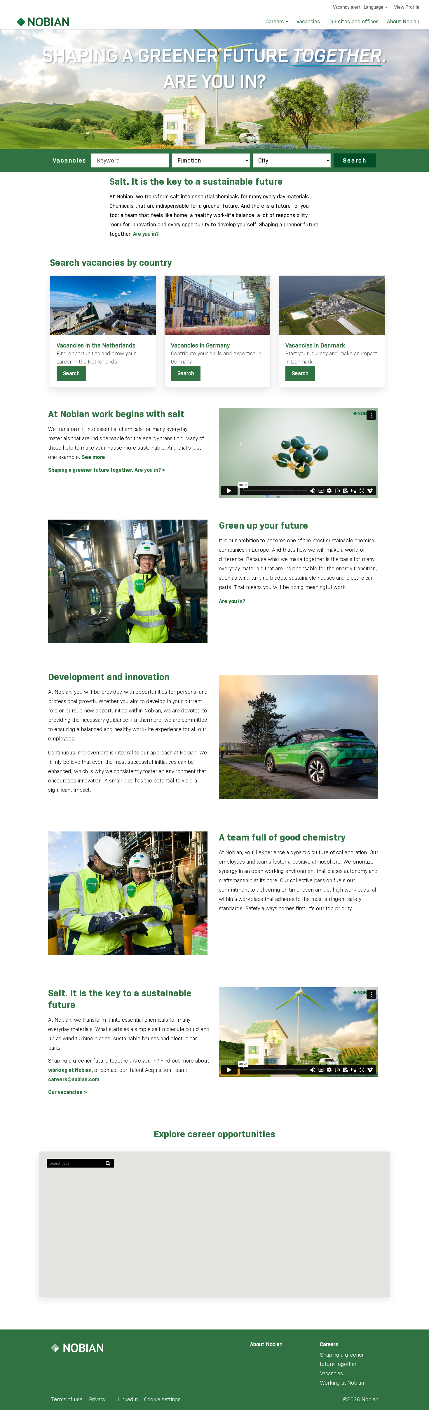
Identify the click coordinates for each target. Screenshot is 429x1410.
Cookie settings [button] (162, 1399)
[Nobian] (35, 22)
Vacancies (308, 21)
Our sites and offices (353, 21)
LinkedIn (128, 1399)
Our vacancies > (67, 1092)
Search (355, 160)
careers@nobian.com (73, 1079)
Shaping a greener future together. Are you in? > (106, 470)
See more (93, 457)
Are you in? (146, 234)
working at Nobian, (71, 1070)
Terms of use (67, 1399)
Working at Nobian (342, 1383)
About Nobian (403, 21)
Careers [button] (275, 21)
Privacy (97, 1399)
